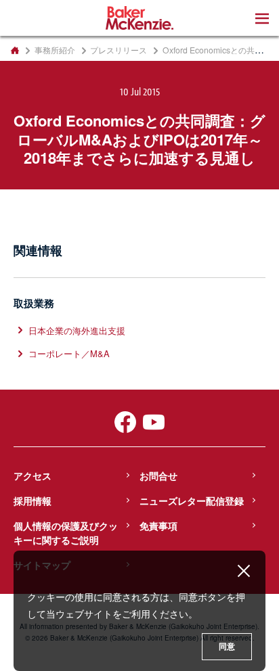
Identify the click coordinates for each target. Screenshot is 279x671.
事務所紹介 (55, 50)
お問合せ (158, 475)
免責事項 (158, 525)
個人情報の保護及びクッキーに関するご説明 (66, 533)
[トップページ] (14, 50)
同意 (227, 646)
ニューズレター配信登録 (192, 500)
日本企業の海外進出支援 (76, 330)
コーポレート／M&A (69, 353)
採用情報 (32, 500)
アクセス (32, 475)
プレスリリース (118, 50)
